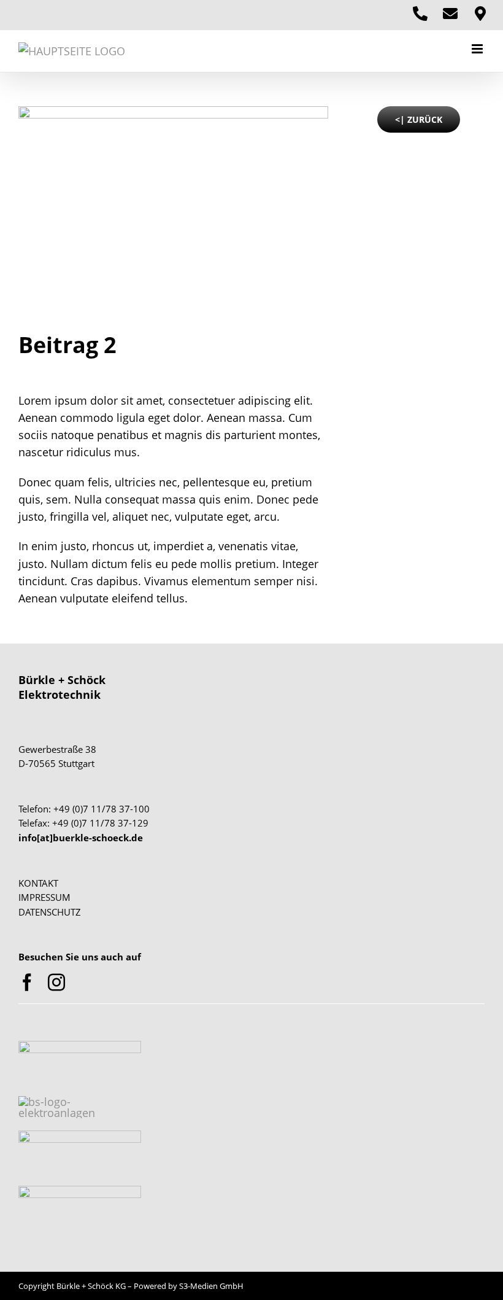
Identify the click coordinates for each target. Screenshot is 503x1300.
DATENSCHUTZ (49, 912)
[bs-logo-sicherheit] (79, 1191)
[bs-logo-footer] (79, 1046)
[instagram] (56, 982)
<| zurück (418, 119)
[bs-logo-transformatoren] (79, 1136)
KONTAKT (38, 883)
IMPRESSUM (44, 897)
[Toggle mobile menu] (478, 48)
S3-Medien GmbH (211, 1285)
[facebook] (27, 982)
